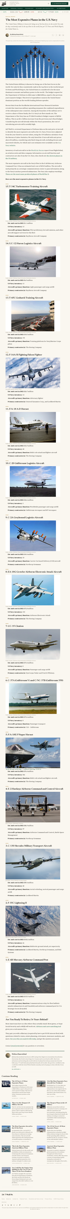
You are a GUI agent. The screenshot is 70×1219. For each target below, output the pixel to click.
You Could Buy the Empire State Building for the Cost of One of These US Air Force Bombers (22, 1169)
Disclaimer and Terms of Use (36, 1199)
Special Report (10, 16)
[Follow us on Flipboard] (20, 1205)
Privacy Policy (48, 1199)
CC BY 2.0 (26, 79)
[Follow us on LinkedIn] (8, 1205)
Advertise (4, 1202)
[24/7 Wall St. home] (4, 3)
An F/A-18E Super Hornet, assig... (14, 769)
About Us (8, 1199)
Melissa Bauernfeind (17, 34)
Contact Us (15, 1199)
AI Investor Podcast (60, 3)
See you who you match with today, (23, 1039)
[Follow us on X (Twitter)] (5, 1205)
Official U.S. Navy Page (36, 79)
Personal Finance (17, 8)
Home (3, 1199)
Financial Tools (23, 1199)
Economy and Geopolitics (44, 8)
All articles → (16, 1069)
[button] (48, 4)
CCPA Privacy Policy (59, 1199)
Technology (29, 8)
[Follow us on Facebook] (2, 1205)
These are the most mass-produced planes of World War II (27, 174)
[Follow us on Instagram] (14, 1205)
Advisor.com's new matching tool (48, 1026)
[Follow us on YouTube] (11, 1205)
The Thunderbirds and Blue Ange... (15, 79)
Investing (5, 8)
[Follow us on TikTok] (17, 1205)
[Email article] (59, 35)
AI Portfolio (61, 8)
